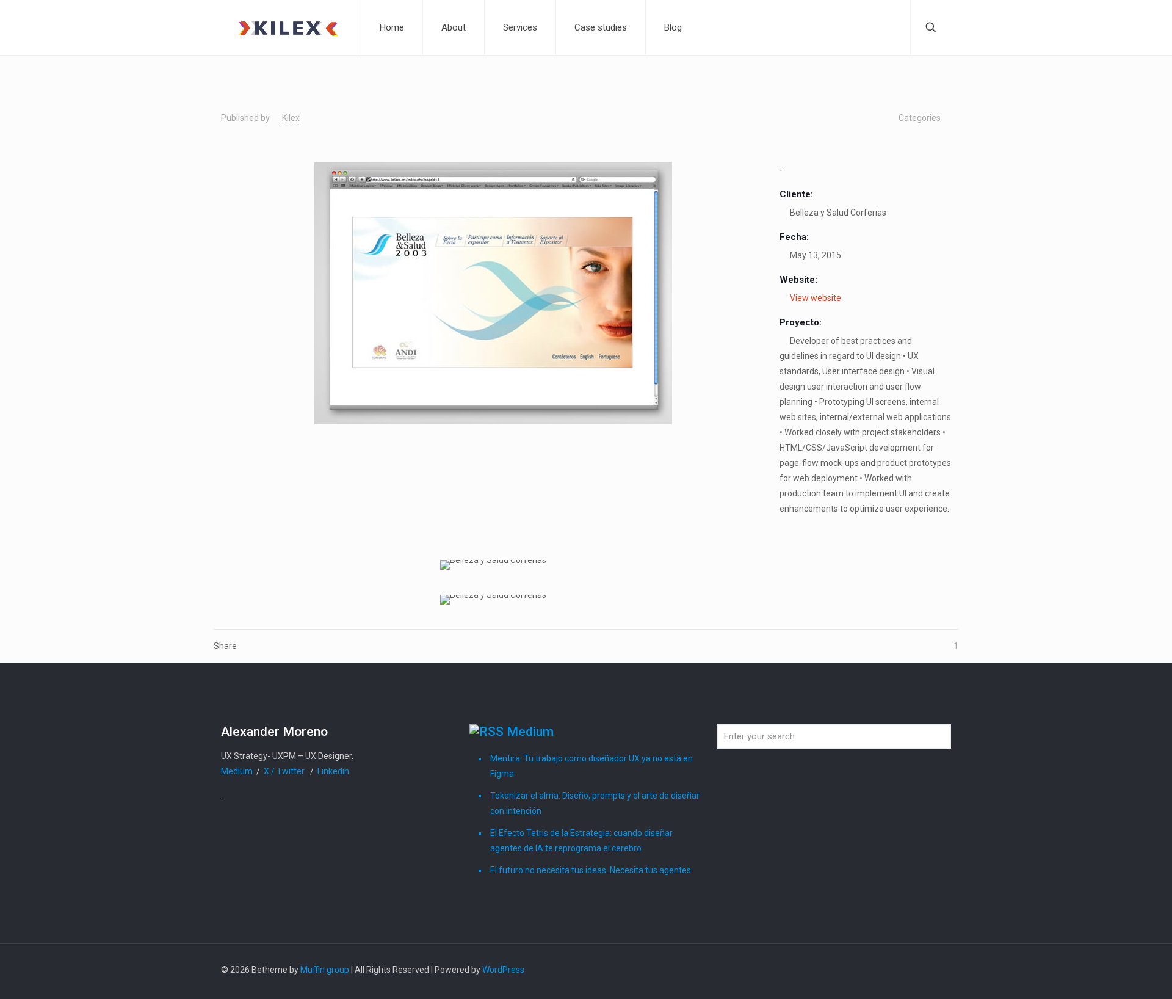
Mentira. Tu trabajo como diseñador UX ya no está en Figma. (591, 766)
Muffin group (324, 970)
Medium (238, 771)
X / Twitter (285, 771)
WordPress (503, 970)
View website (815, 298)
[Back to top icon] (938, 970)
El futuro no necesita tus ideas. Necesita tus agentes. (591, 870)
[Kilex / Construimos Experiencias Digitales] (287, 27)
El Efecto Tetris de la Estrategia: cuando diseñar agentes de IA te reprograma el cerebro (581, 840)
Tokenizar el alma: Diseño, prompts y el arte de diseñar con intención (595, 803)
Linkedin (333, 771)
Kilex (291, 118)
